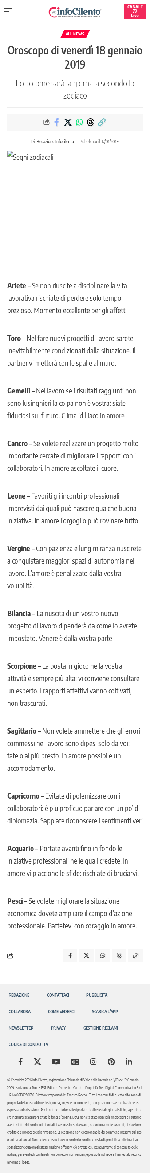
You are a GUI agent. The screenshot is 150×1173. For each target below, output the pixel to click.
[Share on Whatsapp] (79, 122)
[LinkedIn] (129, 1061)
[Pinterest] (111, 1061)
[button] (10, 11)
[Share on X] (68, 122)
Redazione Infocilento (55, 141)
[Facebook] (20, 1061)
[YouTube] (56, 1061)
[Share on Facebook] (57, 122)
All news (75, 34)
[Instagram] (93, 1061)
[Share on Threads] (91, 122)
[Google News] (75, 1061)
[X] (37, 1061)
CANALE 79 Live (135, 11)
